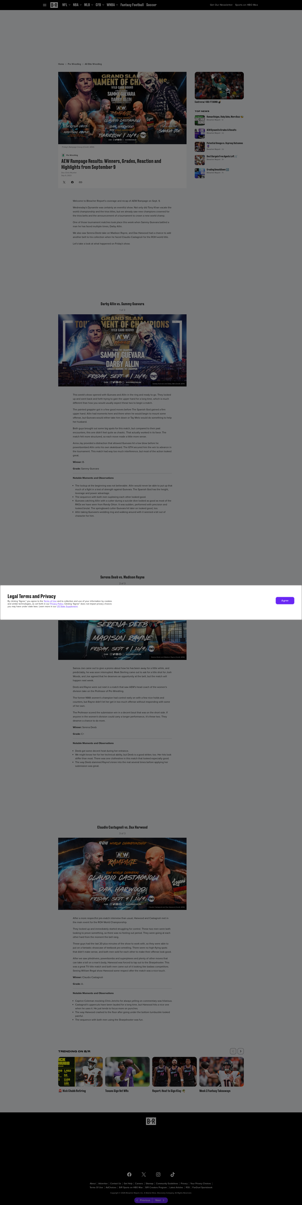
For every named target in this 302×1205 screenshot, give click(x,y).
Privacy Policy (56, 603)
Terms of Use (50, 601)
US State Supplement (67, 606)
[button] (285, 600)
